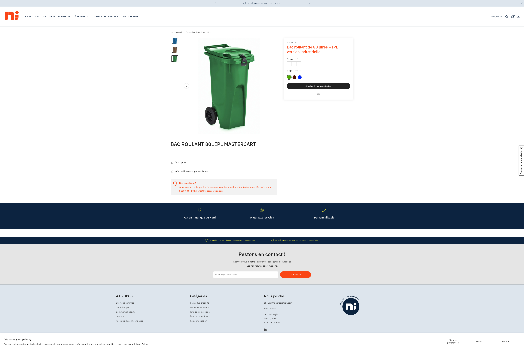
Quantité (292, 59)
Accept (479, 341)
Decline (505, 341)
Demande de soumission (521, 160)
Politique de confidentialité (129, 321)
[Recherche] (506, 16)
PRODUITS (30, 16)
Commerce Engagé (125, 312)
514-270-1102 (270, 308)
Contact (120, 316)
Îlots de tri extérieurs (200, 316)
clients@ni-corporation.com (243, 240)
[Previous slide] (186, 86)
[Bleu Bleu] (300, 77)
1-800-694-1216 (274, 3)
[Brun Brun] (294, 77)
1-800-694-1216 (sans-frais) (307, 240)
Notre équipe (122, 307)
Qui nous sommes (125, 303)
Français (495, 16)
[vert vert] (289, 77)
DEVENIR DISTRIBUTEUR (105, 16)
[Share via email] (318, 94)
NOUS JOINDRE (130, 16)
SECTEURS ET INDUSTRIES (56, 16)
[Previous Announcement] (215, 3)
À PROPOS (80, 16)
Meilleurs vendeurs (199, 307)
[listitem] (262, 3)
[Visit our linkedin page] (265, 329)
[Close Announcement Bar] (522, 3)
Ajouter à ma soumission (318, 86)
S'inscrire (296, 274)
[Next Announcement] (309, 3)
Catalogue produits (199, 303)
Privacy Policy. (141, 344)
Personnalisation (198, 321)
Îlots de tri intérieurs (200, 312)
